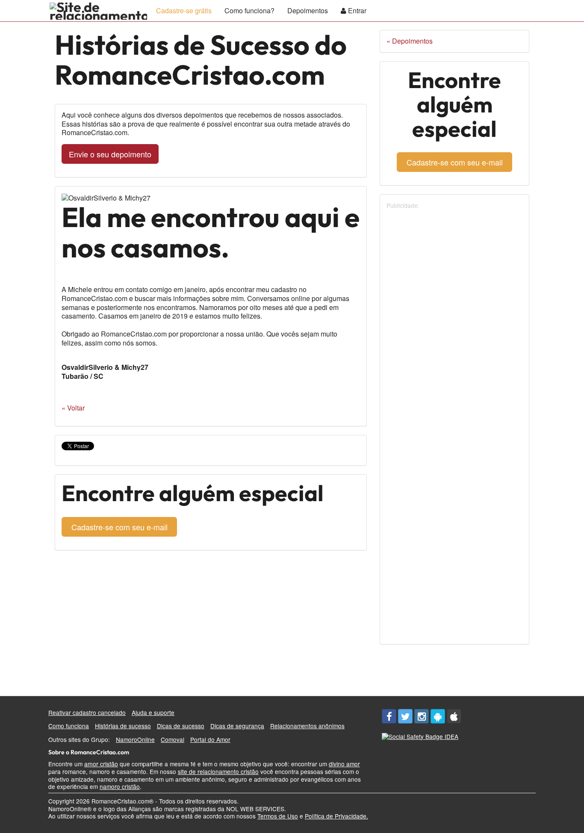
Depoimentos (307, 10)
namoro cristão (120, 786)
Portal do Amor (210, 739)
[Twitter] (405, 716)
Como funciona (68, 725)
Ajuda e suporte (153, 712)
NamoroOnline (135, 739)
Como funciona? (249, 10)
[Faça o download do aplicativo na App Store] (454, 716)
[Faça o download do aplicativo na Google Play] (438, 716)
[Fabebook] (389, 716)
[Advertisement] (450, 338)
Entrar (356, 10)
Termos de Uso (277, 816)
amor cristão (101, 763)
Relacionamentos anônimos (307, 725)
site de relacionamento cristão (218, 771)
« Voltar (73, 408)
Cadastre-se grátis (184, 10)
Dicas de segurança (237, 725)
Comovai (172, 739)
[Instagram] (421, 716)
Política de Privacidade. (336, 816)
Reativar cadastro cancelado (87, 712)
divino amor (344, 763)
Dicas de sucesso (180, 725)
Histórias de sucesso (123, 725)
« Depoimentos (409, 41)
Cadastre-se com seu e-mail (119, 526)
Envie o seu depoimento (110, 154)
